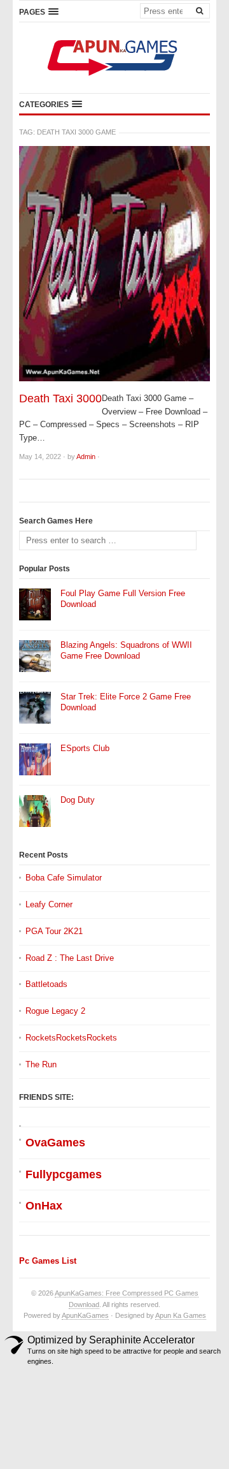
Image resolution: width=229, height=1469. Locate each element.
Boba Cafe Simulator (63, 877)
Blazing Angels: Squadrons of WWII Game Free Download (126, 650)
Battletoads (46, 984)
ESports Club (84, 748)
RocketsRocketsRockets (71, 1037)
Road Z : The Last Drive (69, 958)
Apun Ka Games (180, 1315)
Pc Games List (47, 1261)
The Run (41, 1064)
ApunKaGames (85, 1315)
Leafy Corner (49, 904)
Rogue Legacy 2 (55, 1011)
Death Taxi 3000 (60, 398)
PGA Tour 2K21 (54, 931)
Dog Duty (77, 800)
